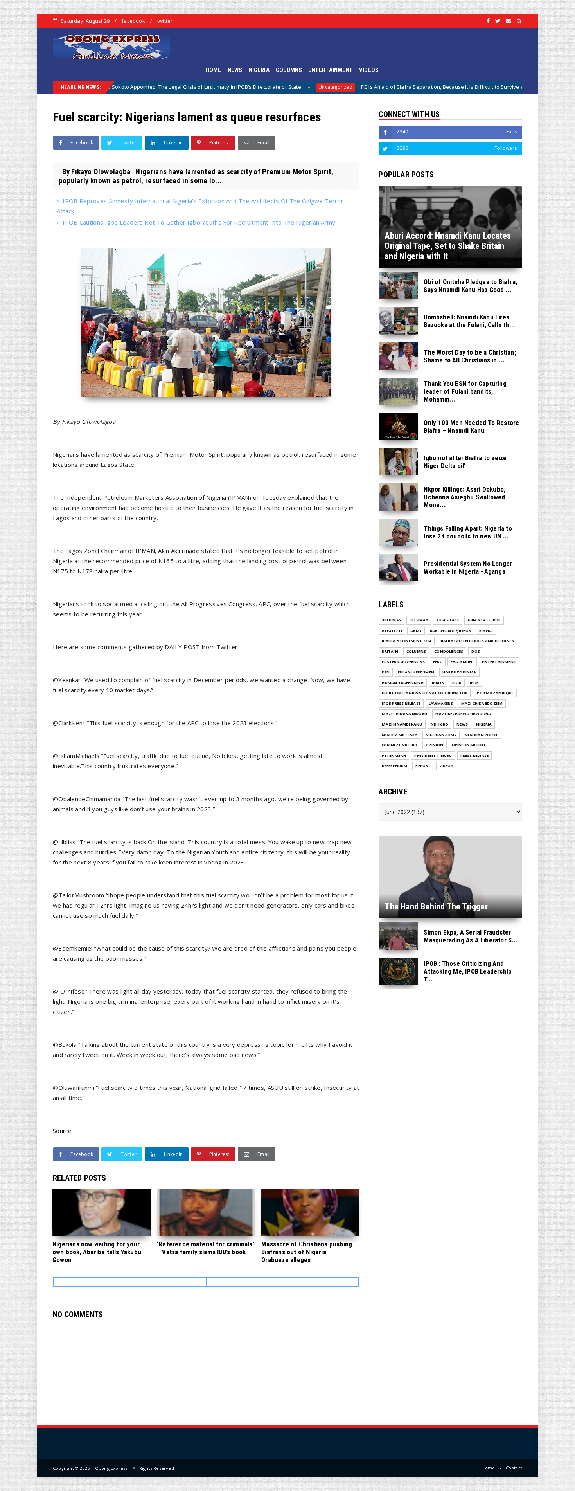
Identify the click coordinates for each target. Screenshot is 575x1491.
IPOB (457, 682)
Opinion (434, 744)
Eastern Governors (403, 661)
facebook (133, 20)
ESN (386, 672)
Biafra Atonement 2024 (406, 640)
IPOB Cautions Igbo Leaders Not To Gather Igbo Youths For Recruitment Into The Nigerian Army (199, 222)
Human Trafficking (402, 682)
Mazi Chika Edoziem (482, 703)
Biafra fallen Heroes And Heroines (477, 640)
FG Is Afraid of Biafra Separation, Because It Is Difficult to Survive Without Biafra (367, 86)
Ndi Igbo (440, 724)
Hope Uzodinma (459, 672)
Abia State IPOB (484, 620)
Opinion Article (469, 744)
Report (423, 765)
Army (416, 630)
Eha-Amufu (462, 661)
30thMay (419, 620)
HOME (213, 70)
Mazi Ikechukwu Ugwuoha (463, 713)
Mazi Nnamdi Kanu (402, 724)
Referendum (394, 765)
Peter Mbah (394, 755)
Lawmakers (441, 703)
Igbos (438, 682)
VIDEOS (369, 70)
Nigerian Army (441, 734)
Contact (514, 1468)
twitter (164, 20)
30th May (391, 620)
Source (62, 1130)
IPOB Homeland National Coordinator (424, 692)
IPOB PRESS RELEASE (401, 703)
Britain (390, 651)
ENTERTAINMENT (330, 70)
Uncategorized (245, 87)
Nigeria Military (399, 734)
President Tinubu (433, 755)
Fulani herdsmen (416, 672)
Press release (474, 755)
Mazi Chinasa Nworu (404, 713)
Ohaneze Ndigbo (399, 744)
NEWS (235, 70)
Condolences (448, 651)
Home (488, 1468)
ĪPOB (474, 682)
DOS (475, 651)
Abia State (447, 620)
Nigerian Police (481, 734)
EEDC (437, 661)
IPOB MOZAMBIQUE (495, 692)
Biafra (489, 87)
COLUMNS (289, 70)
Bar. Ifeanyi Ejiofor (450, 630)
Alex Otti (392, 630)
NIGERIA (259, 70)
